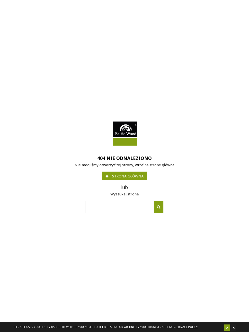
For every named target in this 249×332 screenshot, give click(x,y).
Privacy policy (187, 327)
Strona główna (127, 176)
